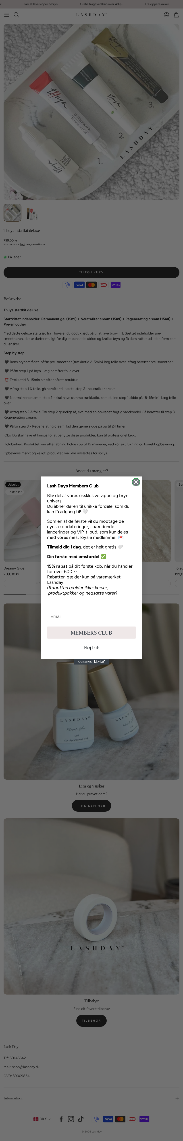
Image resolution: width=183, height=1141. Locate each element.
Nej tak (91, 648)
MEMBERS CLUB (91, 632)
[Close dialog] (136, 482)
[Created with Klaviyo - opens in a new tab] (91, 662)
